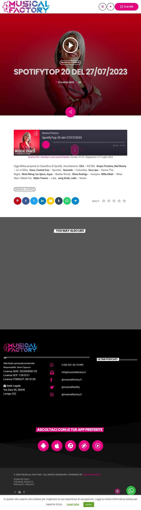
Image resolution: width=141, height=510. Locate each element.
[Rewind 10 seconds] (65, 150)
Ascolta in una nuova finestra (55, 157)
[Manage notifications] (117, 491)
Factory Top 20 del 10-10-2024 (97, 299)
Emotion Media (92, 474)
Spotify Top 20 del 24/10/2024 (38, 299)
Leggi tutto (73, 504)
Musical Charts (70, 62)
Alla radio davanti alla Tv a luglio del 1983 (123, 383)
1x (74, 149)
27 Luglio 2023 (64, 82)
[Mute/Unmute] (56, 150)
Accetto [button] (88, 504)
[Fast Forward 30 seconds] (84, 150)
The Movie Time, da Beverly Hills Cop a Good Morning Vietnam (122, 401)
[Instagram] (19, 492)
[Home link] (26, 7)
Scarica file (33, 157)
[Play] (46, 145)
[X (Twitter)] (15, 492)
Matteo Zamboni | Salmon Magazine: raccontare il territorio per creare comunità (123, 374)
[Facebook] (24, 492)
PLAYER (126, 7)
